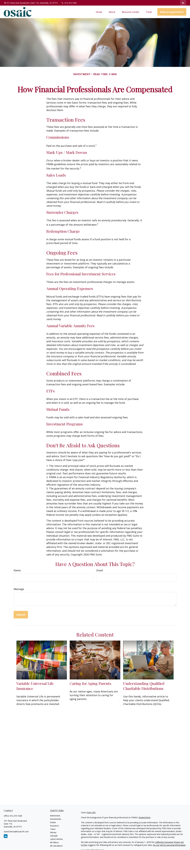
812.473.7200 (71, 3)
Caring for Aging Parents (90, 683)
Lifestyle (54, 835)
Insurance (54, 825)
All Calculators (56, 845)
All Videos (54, 842)
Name (17, 570)
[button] (99, 12)
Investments (55, 819)
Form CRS (91, 812)
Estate (53, 822)
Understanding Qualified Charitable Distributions (143, 686)
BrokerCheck (144, 817)
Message (19, 589)
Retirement (55, 815)
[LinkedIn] (183, 3)
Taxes (52, 829)
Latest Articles (56, 839)
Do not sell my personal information (169, 845)
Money (53, 832)
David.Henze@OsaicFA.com (16, 831)
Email (99, 570)
